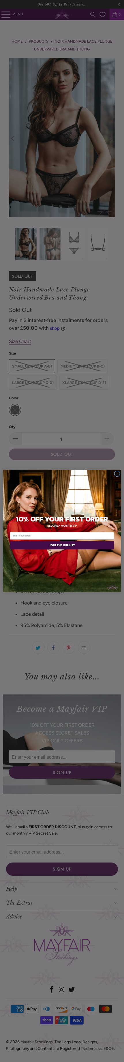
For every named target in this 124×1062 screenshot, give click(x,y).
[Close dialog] (117, 473)
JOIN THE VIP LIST (62, 545)
